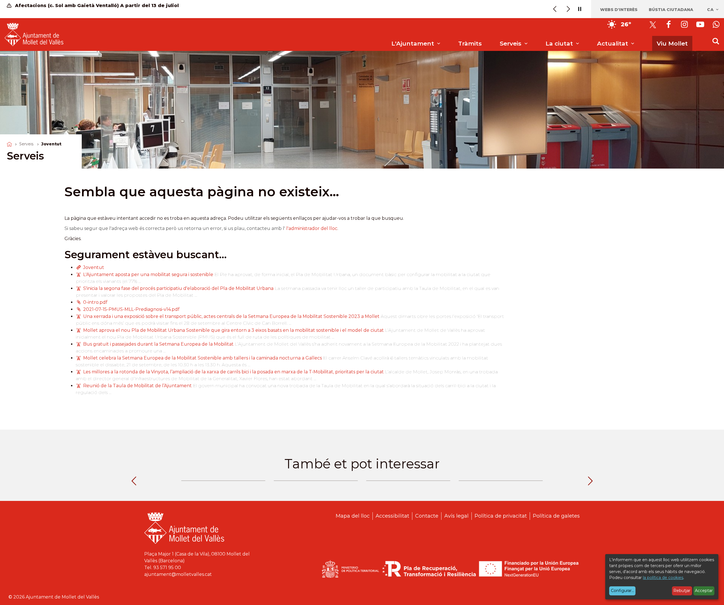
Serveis (26, 144)
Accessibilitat (392, 516)
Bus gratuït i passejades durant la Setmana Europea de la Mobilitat (159, 344)
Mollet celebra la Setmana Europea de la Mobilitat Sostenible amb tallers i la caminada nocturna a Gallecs (202, 358)
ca (711, 9)
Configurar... (622, 590)
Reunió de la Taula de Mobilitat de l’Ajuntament (137, 385)
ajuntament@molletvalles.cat (178, 574)
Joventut (93, 267)
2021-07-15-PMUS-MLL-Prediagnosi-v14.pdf (131, 309)
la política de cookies (663, 577)
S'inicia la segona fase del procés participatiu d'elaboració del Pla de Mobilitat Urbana (179, 288)
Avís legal (456, 516)
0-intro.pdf (95, 302)
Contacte (426, 516)
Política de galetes (556, 516)
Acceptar (704, 590)
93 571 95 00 (167, 567)
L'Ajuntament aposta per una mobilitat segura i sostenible (148, 274)
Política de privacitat (501, 516)
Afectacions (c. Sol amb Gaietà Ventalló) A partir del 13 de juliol (96, 5)
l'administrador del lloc (311, 228)
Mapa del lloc (353, 516)
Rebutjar (681, 590)
